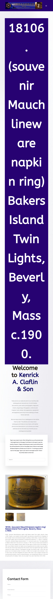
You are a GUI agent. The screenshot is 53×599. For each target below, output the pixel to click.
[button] (45, 477)
